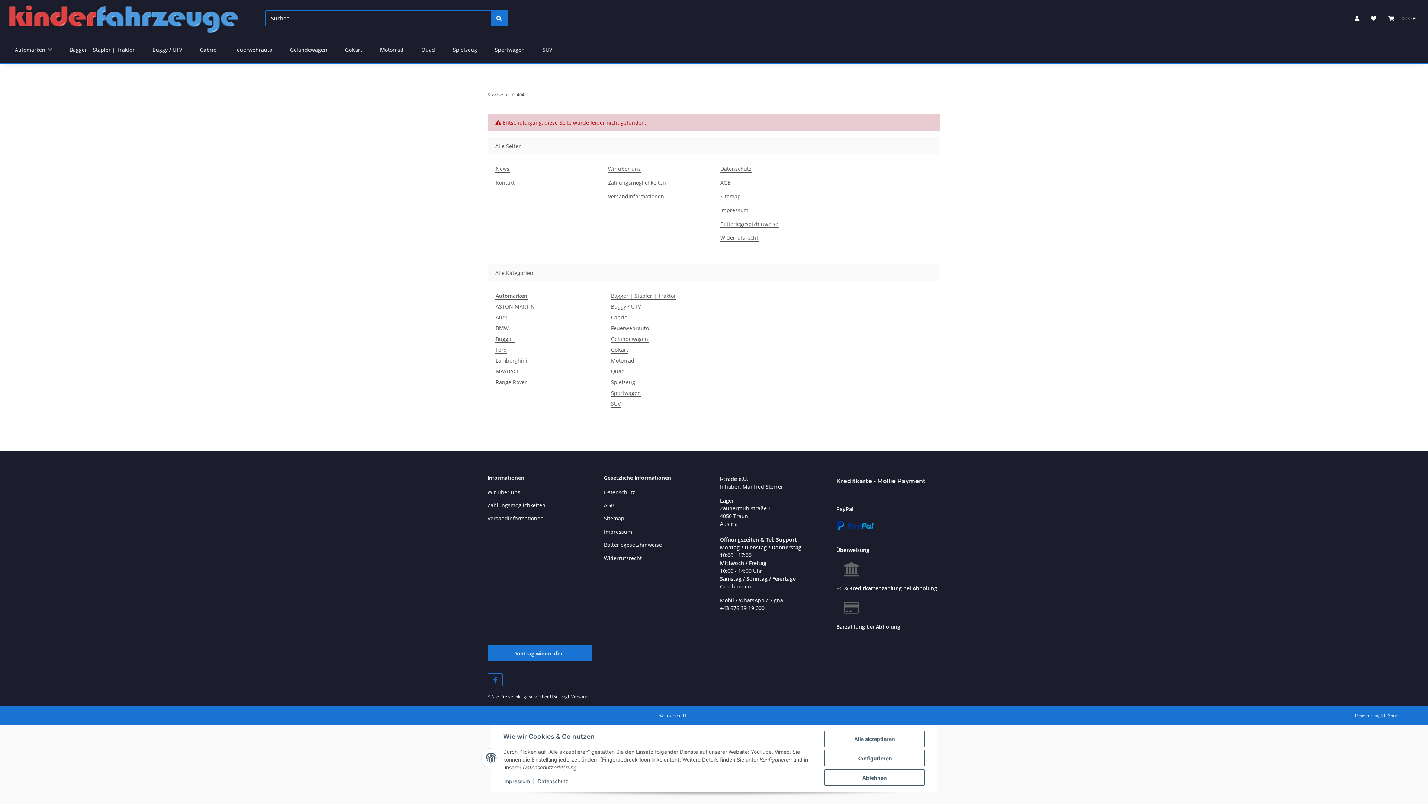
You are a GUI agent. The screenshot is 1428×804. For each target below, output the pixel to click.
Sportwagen (626, 392)
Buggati (505, 338)
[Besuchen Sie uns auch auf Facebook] (495, 679)
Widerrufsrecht (739, 237)
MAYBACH (508, 371)
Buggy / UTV (626, 306)
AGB (725, 182)
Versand (579, 696)
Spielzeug (623, 382)
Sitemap (730, 196)
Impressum (516, 781)
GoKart (619, 349)
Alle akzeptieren (874, 739)
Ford (501, 349)
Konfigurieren (874, 758)
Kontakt (505, 182)
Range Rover (511, 382)
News (502, 168)
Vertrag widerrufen (539, 653)
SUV (616, 403)
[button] (1357, 18)
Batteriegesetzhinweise (749, 223)
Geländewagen (629, 338)
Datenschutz (553, 781)
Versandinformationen (636, 196)
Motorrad (622, 360)
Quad (618, 371)
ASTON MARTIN (515, 306)
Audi (501, 317)
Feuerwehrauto (630, 328)
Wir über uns (624, 168)
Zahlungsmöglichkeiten (637, 182)
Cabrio (619, 317)
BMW (502, 328)
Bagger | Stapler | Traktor (643, 295)
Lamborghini (511, 360)
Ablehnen (874, 778)
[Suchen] (499, 18)
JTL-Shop (1389, 715)
